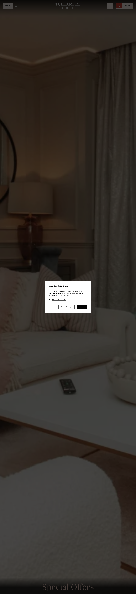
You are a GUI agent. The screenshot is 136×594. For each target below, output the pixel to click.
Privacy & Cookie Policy (59, 300)
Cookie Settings (66, 307)
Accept (82, 307)
